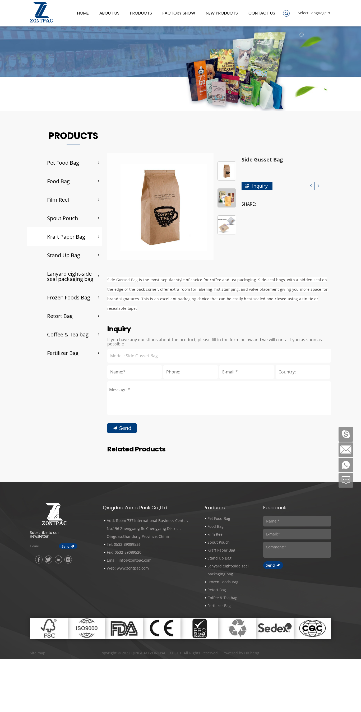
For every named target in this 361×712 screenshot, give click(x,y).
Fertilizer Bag (62, 352)
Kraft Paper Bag (66, 236)
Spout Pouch (62, 218)
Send (125, 427)
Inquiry (260, 186)
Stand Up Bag (63, 255)
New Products (222, 13)
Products (141, 13)
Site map (37, 652)
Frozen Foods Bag (68, 297)
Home (83, 13)
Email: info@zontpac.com (129, 560)
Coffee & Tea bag (68, 334)
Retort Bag (60, 315)
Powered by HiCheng (241, 653)
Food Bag (58, 181)
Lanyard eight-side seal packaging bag (70, 276)
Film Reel (58, 199)
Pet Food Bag (63, 162)
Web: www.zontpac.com (128, 568)
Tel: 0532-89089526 (124, 544)
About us (109, 13)
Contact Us (261, 13)
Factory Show (179, 13)
